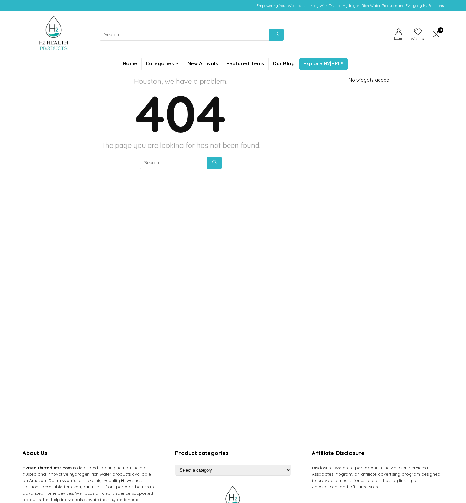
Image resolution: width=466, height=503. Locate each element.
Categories (160, 63)
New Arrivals (202, 63)
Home (130, 63)
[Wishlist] (418, 32)
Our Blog (284, 63)
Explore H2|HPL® (323, 63)
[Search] (276, 35)
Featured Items (245, 63)
